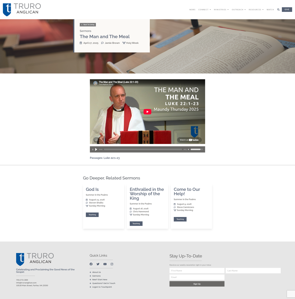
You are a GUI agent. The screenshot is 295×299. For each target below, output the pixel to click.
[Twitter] (98, 264)
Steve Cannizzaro (185, 207)
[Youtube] (104, 264)
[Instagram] (111, 264)
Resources (255, 10)
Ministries (220, 10)
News (192, 10)
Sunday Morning (97, 206)
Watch (270, 10)
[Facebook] (91, 264)
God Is (92, 189)
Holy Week (132, 42)
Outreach (237, 10)
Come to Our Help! (187, 191)
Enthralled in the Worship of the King (147, 194)
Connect (203, 10)
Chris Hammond (141, 211)
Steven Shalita (96, 202)
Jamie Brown (112, 42)
